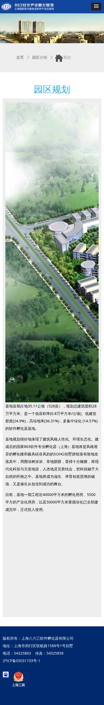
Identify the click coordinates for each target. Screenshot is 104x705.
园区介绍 (39, 57)
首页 (20, 57)
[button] (96, 6)
